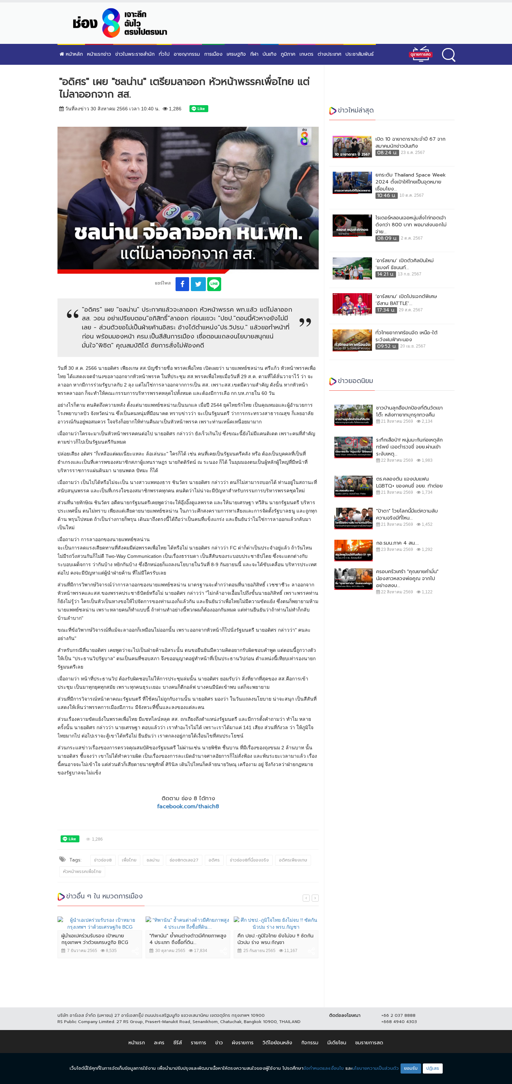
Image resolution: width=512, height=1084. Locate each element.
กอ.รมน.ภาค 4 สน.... (397, 543)
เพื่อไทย (129, 860)
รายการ (198, 1042)
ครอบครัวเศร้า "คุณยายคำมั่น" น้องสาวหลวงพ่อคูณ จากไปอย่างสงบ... (407, 578)
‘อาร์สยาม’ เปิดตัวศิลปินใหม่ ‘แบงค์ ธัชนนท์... (404, 264)
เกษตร (306, 54)
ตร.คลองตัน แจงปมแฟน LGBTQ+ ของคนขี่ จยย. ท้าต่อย (409, 483)
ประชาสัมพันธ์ (360, 54)
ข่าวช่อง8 (103, 860)
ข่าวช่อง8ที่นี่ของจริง (249, 860)
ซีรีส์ (177, 1042)
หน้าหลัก (73, 54)
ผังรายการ (243, 1042)
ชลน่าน (153, 860)
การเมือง (213, 54)
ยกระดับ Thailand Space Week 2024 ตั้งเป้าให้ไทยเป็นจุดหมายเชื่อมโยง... (410, 182)
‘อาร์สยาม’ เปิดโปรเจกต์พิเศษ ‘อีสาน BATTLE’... (406, 300)
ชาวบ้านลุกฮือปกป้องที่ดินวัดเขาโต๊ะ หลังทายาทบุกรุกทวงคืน (409, 412)
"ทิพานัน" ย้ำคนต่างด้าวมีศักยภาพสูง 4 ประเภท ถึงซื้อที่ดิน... (187, 939)
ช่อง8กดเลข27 (184, 860)
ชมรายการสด (369, 1042)
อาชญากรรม (187, 54)
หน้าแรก (137, 1042)
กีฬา (254, 54)
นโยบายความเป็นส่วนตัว (375, 1068)
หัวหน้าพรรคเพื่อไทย (82, 871)
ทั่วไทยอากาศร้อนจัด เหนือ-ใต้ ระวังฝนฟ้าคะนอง (406, 336)
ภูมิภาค (288, 54)
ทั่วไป (164, 54)
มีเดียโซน (336, 1042)
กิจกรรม (309, 1042)
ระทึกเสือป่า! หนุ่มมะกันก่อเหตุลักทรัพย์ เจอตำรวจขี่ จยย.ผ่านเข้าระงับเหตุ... (409, 447)
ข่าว (219, 1042)
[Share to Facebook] (182, 284)
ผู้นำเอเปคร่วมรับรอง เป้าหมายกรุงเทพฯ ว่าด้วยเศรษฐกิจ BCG (94, 939)
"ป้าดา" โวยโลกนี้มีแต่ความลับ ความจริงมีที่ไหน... (407, 515)
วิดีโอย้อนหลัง (277, 1042)
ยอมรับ (411, 1068)
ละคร (159, 1042)
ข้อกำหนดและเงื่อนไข (323, 1068)
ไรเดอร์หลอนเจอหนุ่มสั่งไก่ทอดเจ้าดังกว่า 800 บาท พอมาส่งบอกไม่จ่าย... (411, 225)
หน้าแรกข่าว (99, 54)
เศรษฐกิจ (236, 54)
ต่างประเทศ (329, 54)
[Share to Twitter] (198, 284)
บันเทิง (270, 54)
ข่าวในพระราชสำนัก (135, 54)
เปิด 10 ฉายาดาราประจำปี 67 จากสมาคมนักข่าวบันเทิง (410, 143)
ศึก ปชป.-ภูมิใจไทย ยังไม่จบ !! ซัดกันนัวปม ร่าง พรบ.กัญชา (275, 939)
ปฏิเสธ (432, 1068)
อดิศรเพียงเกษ (293, 860)
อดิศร (214, 860)
